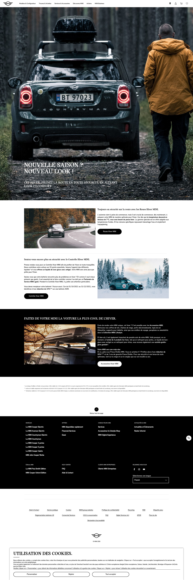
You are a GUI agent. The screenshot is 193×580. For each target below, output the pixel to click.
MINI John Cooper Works (35, 455)
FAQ (63, 469)
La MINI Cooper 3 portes (35, 443)
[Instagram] (139, 469)
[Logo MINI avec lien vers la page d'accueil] (96, 535)
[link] (89, 3)
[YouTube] (144, 469)
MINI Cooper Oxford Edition (36, 473)
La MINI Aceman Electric (35, 431)
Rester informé (139, 431)
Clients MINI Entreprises (107, 469)
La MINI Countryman (33, 439)
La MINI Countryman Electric (36, 435)
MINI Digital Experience (107, 435)
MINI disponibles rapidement (72, 427)
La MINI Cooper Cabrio (34, 451)
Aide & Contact (67, 473)
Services (101, 427)
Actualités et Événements (143, 427)
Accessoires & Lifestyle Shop (109, 431)
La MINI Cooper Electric (35, 427)
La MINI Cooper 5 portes (35, 447)
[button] (176, 3)
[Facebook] (134, 469)
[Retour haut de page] (96, 409)
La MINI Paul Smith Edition (36, 469)
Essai (64, 435)
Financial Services (68, 431)
